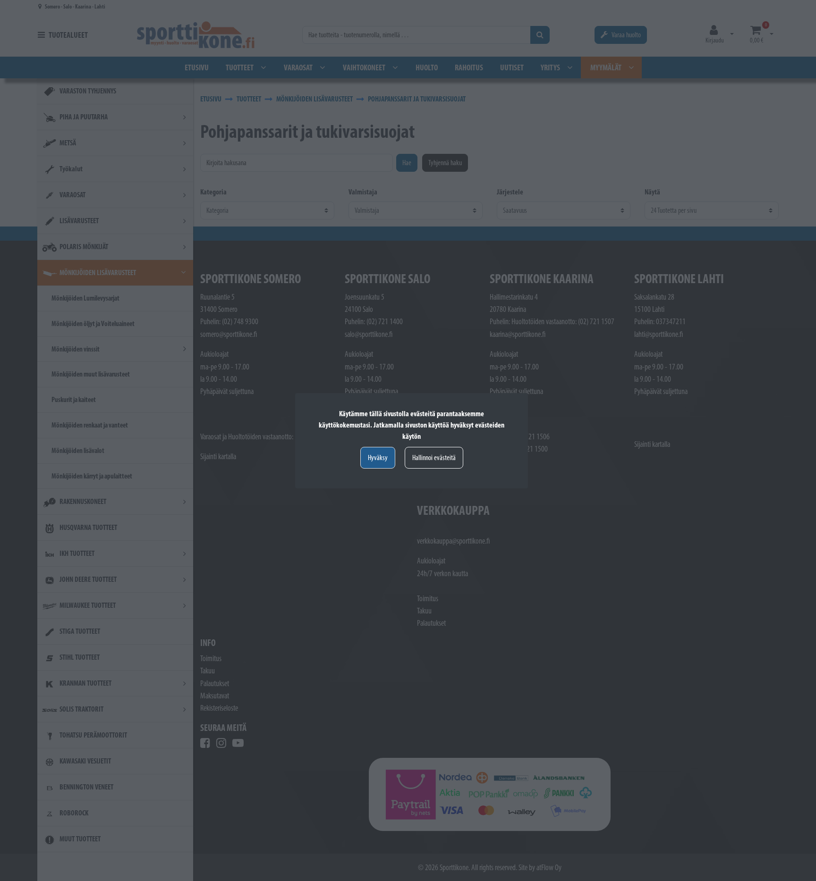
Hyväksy (378, 457)
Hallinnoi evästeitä (434, 457)
